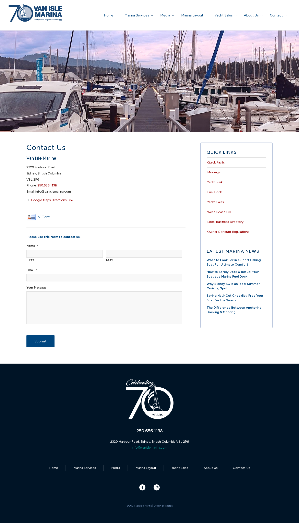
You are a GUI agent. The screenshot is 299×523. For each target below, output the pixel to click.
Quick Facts (216, 162)
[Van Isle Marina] (36, 17)
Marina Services (84, 468)
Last (109, 260)
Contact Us (241, 468)
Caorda (169, 505)
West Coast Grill (219, 212)
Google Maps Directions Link (52, 200)
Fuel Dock (214, 192)
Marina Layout (145, 468)
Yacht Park (215, 182)
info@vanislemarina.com (149, 447)
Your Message (36, 287)
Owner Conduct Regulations (228, 232)
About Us (211, 468)
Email (31, 270)
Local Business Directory (225, 222)
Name (32, 246)
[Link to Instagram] (156, 487)
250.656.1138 (47, 185)
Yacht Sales (215, 202)
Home (53, 468)
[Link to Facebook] (142, 487)
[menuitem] (108, 15)
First (30, 260)
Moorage (213, 172)
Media (115, 468)
